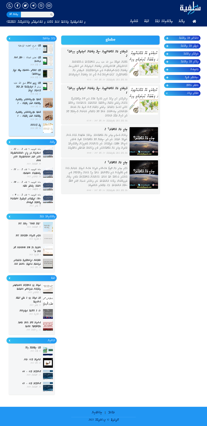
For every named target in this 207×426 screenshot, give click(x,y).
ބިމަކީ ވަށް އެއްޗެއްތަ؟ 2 (115, 129)
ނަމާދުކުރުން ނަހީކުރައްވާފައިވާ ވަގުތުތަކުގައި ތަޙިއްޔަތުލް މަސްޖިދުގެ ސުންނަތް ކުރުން (27, 262)
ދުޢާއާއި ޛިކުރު (192, 93)
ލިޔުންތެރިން (97, 413)
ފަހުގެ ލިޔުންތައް (49, 38)
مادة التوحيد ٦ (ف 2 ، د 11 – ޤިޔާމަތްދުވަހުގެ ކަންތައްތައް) (26, 171)
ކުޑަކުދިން (134, 21)
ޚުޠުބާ (146, 21)
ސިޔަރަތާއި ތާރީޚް (191, 77)
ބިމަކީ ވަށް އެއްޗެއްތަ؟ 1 (115, 162)
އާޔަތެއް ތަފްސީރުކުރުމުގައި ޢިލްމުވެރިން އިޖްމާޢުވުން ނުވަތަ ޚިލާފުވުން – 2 (28, 101)
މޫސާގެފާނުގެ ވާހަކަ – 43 (31, 383)
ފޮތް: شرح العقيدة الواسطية (29, 46)
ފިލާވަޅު (182, 21)
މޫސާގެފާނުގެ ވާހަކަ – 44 (31, 371)
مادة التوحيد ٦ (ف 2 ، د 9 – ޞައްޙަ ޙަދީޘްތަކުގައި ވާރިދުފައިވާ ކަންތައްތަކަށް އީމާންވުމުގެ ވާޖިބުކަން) (25, 198)
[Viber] (41, 6)
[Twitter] (25, 6)
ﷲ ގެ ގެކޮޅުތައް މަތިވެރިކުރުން (30, 311)
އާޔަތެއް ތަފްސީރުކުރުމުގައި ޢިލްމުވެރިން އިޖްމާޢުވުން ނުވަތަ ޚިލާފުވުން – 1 (28, 114)
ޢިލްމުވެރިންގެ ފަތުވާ (164, 21)
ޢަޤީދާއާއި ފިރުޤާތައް (191, 54)
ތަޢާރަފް (111, 413)
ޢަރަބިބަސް (194, 69)
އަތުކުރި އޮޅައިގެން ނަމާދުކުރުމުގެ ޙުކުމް (28, 236)
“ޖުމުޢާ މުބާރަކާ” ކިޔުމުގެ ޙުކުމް (29, 224)
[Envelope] (49, 6)
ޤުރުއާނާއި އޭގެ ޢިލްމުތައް (188, 38)
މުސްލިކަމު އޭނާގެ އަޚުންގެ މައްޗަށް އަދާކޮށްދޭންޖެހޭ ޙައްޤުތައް (29, 324)
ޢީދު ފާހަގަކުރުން (36, 125)
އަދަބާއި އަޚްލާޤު (192, 85)
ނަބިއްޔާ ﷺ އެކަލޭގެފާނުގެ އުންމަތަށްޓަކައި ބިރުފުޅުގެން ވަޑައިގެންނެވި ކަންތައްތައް (27, 287)
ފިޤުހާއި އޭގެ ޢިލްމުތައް (189, 62)
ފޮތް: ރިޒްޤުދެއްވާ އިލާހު (33, 348)
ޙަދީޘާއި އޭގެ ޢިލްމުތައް (189, 46)
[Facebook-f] (17, 6)
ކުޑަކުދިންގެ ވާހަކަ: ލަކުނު (32, 360)
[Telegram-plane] (33, 6)
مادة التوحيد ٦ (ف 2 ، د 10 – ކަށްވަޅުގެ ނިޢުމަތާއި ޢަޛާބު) (26, 184)
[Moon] (10, 6)
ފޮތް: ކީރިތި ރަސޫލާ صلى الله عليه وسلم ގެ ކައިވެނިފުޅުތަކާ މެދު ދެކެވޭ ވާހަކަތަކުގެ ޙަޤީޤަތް (27, 86)
